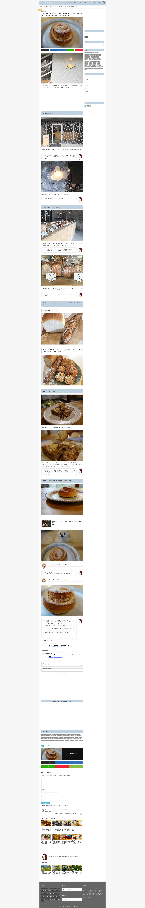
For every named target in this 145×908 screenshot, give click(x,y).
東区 (47, 738)
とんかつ (44, 734)
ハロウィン (44, 735)
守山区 (51, 737)
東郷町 (54, 738)
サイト (42, 798)
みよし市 (54, 734)
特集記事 (86, 91)
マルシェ (63, 735)
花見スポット (49, 740)
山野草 (69, 737)
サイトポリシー (58, 906)
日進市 (43, 738)
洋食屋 (58, 738)
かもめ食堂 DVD (48, 664)
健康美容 (100, 2)
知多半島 (75, 738)
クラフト (90, 2)
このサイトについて (44, 906)
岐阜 (72, 737)
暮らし (95, 2)
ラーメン (68, 735)
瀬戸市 (70, 738)
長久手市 (72, 740)
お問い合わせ (65, 906)
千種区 (43, 737)
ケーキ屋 (64, 734)
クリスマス (59, 734)
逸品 (85, 2)
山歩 (65, 737)
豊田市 (62, 740)
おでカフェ (70, 2)
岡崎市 (80, 737)
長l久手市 (67, 740)
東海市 (50, 738)
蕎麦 (54, 740)
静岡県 (80, 740)
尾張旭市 (61, 737)
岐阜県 (76, 737)
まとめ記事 (49, 734)
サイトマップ (52, 906)
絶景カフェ (44, 740)
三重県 (72, 735)
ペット (58, 735)
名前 (42, 789)
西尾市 (58, 740)
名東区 (47, 737)
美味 (80, 2)
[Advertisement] (62, 99)
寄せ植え (56, 737)
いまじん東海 (75, 906)
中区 (76, 735)
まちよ (50, 854)
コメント (43, 777)
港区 (62, 738)
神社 (79, 738)
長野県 (76, 740)
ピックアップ (53, 735)
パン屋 (47, 745)
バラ (48, 735)
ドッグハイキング (77, 734)
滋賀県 (66, 738)
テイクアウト (70, 734)
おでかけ (75, 2)
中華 (79, 735)
